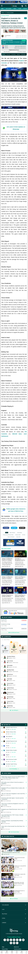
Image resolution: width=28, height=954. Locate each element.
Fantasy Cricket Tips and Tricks (8, 534)
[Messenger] (23, 940)
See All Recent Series (14, 632)
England (21, 60)
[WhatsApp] (20, 940)
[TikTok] (17, 940)
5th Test (23, 534)
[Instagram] (11, 940)
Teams (19, 8)
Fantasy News (19, 532)
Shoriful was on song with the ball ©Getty (20, 866)
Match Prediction (12, 532)
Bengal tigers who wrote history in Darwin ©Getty (19, 883)
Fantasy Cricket (9, 12)
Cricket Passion (8, 35)
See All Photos (14, 898)
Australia (4, 63)
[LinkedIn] (11, 943)
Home (2, 8)
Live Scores (8, 8)
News (14, 8)
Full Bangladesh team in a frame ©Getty (20, 891)
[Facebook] (5, 940)
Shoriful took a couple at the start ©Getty (20, 875)
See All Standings (13, 768)
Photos (25, 8)
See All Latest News (14, 831)
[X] (14, 940)
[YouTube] (8, 940)
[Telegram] (14, 943)
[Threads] (17, 943)
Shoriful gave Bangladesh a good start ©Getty (11, 852)
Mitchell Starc (17, 434)
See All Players (15, 710)
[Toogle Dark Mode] (22, 5)
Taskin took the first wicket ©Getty (20, 858)
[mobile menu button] (2, 6)
